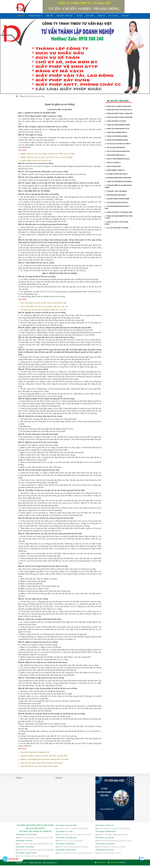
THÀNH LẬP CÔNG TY (35, 16)
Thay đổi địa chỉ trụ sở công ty (117, 202)
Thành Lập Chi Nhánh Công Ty (117, 132)
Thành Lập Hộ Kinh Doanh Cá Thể (118, 128)
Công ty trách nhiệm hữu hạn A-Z (118, 159)
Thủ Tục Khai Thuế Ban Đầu (116, 147)
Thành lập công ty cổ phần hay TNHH (119, 212)
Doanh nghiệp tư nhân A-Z (116, 170)
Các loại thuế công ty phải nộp (117, 228)
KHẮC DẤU (49, 16)
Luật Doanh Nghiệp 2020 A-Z (116, 155)
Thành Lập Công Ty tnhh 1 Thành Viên (119, 113)
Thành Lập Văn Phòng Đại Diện (117, 136)
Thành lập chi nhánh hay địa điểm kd (119, 181)
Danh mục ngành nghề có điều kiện (119, 178)
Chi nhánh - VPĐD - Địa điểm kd (117, 191)
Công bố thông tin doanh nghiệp (118, 199)
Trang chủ (21, 16)
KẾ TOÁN (79, 16)
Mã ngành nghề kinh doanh (116, 195)
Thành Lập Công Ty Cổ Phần (116, 121)
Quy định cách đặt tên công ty (117, 174)
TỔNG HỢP (125, 16)
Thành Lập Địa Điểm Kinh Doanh (117, 140)
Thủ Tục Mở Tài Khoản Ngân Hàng (118, 151)
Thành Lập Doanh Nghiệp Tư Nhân (118, 125)
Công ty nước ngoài (114, 166)
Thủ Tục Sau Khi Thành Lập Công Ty (119, 144)
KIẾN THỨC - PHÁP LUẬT (65, 16)
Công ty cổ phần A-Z (114, 162)
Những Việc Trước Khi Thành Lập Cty (119, 110)
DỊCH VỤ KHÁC (113, 16)
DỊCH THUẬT (90, 16)
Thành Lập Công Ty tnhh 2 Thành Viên (119, 117)
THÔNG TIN (101, 16)
